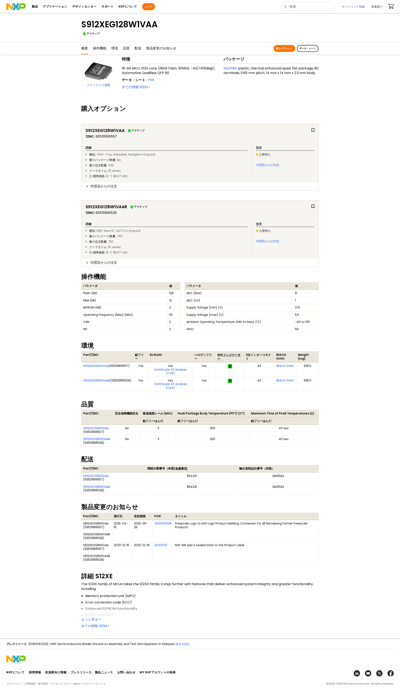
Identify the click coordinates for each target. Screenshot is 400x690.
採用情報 (35, 672)
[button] (377, 6)
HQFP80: (230, 68)
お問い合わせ (126, 672)
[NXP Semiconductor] (16, 6)
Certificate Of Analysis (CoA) (170, 371)
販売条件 (43, 683)
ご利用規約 (30, 683)
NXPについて (15, 672)
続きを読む (183, 644)
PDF (151, 80)
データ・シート (307, 48)
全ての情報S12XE (135, 87)
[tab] (200, 186)
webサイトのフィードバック (89, 683)
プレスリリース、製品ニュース (92, 672)
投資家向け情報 (55, 672)
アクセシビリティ (61, 683)
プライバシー (13, 683)
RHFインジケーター (229, 357)
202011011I (160, 545)
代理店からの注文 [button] (103, 186)
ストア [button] (148, 6)
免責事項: (181, 468)
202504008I (162, 523)
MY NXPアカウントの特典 (158, 672)
